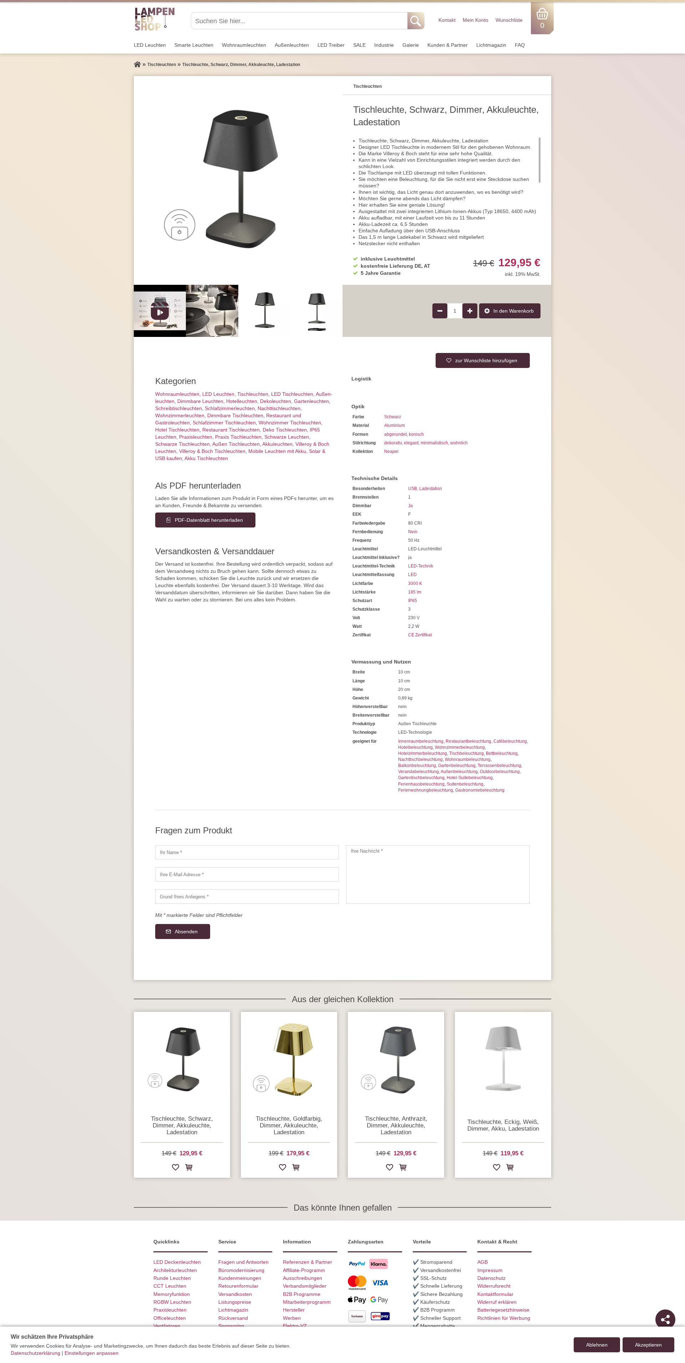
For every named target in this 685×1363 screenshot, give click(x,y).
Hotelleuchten (241, 401)
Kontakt (447, 20)
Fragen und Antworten (243, 1262)
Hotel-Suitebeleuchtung (470, 777)
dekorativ (393, 442)
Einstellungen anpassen (91, 1353)
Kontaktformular (495, 1294)
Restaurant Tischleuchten (231, 430)
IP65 (412, 600)
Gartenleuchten (311, 401)
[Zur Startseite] (137, 65)
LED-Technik (420, 566)
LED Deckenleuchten (177, 1262)
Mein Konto (475, 20)
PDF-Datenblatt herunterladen (209, 520)
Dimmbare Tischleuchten (235, 415)
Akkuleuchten (277, 444)
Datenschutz (491, 1278)
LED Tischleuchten (292, 394)
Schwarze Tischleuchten (182, 444)
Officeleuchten (169, 1318)
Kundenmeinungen (239, 1278)
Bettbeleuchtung (502, 753)
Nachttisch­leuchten (279, 408)
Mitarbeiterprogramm (307, 1302)
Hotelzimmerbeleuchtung (422, 753)
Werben (292, 1318)
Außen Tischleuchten (236, 444)
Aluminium (394, 425)
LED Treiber (331, 45)
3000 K (415, 583)
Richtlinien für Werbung (503, 1318)
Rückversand (233, 1318)
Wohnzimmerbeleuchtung (460, 747)
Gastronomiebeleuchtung (479, 790)
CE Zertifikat (420, 634)
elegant (411, 442)
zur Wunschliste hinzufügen (486, 360)
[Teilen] (665, 1319)
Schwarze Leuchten (286, 437)
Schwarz (392, 416)
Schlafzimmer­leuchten (230, 408)
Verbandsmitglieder (304, 1286)
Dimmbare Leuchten (200, 401)
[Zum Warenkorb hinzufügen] (189, 1168)
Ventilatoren (166, 1326)
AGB (482, 1262)
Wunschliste (509, 20)
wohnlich (459, 442)
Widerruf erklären (497, 1302)
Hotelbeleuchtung (415, 747)
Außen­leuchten (292, 45)
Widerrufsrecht (494, 1286)
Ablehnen (597, 1345)
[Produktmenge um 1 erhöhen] (469, 310)
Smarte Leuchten (193, 45)
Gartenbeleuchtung (457, 765)
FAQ (520, 45)
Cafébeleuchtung (510, 741)
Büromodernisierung (241, 1270)
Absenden (186, 931)
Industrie (384, 45)
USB (412, 488)
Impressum (490, 1270)
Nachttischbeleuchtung (420, 759)
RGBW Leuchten (172, 1302)
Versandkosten (235, 1294)
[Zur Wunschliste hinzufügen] (175, 1168)
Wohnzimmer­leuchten (179, 415)
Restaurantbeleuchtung (468, 741)
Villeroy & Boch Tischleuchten (212, 451)
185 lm (414, 592)
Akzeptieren (648, 1345)
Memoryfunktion (171, 1294)
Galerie (410, 45)
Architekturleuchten (175, 1270)
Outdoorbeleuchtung (500, 771)
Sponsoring (231, 1326)
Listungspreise (234, 1302)
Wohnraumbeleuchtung (468, 759)
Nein (412, 531)
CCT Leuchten (169, 1286)
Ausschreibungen (302, 1278)
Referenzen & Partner (307, 1262)
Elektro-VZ (295, 1326)
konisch (416, 434)
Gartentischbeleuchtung (421, 777)
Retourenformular (238, 1286)
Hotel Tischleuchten (177, 430)
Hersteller (294, 1310)
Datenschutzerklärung (35, 1353)
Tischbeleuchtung (466, 753)
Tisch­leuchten (252, 394)
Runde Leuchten (172, 1278)
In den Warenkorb (513, 311)
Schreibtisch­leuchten (178, 408)
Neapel (391, 451)
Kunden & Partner (447, 45)
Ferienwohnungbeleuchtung (425, 790)
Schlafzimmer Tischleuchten (224, 422)
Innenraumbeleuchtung (420, 741)
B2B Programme (301, 1294)
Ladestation (430, 488)
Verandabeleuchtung (418, 771)
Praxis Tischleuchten (238, 437)
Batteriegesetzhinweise (503, 1310)
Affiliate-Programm (304, 1270)
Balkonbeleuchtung (417, 765)
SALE (359, 45)
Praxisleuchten (195, 437)
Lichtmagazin (491, 45)
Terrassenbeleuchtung (499, 765)
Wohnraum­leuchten (244, 45)
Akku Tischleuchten (206, 458)
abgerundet (395, 434)
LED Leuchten (150, 45)
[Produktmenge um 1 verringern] (439, 310)
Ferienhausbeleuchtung (421, 784)
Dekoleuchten (275, 401)
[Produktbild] (238, 180)
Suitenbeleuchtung (465, 784)
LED (412, 574)
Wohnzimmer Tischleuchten (290, 422)
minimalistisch (434, 442)
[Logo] (155, 29)
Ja (410, 505)
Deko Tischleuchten (285, 430)
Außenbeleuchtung (459, 771)
